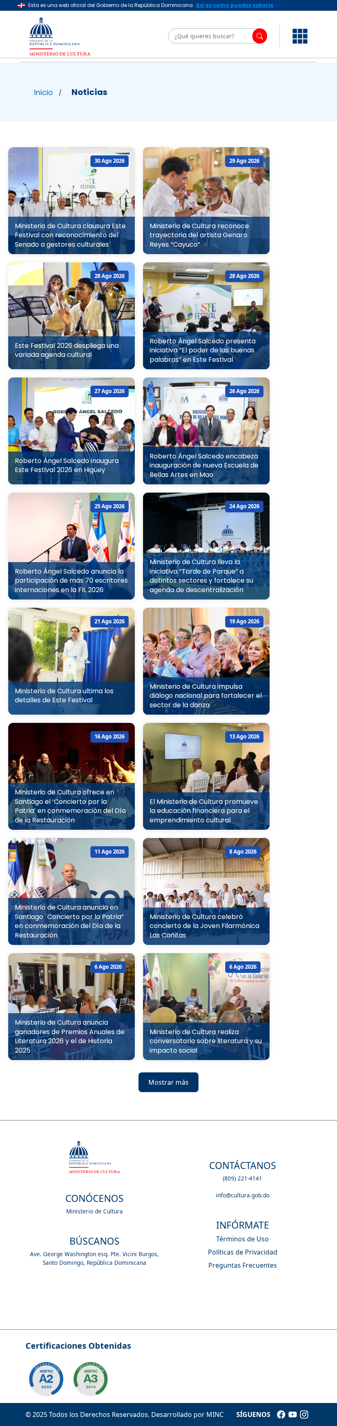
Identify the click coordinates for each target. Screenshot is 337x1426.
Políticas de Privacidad (242, 1252)
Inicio (43, 92)
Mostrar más (168, 1082)
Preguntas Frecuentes (242, 1265)
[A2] (46, 1379)
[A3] (90, 1379)
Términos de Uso (242, 1238)
